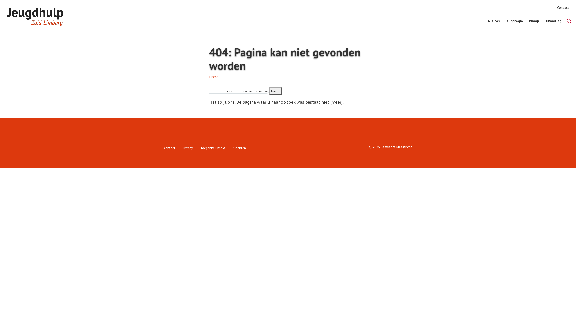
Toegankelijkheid (212, 148)
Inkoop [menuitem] (533, 21)
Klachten (239, 148)
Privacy (188, 148)
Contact (563, 7)
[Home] (37, 15)
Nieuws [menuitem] (494, 21)
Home (213, 76)
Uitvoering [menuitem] (552, 21)
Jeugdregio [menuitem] (514, 21)
